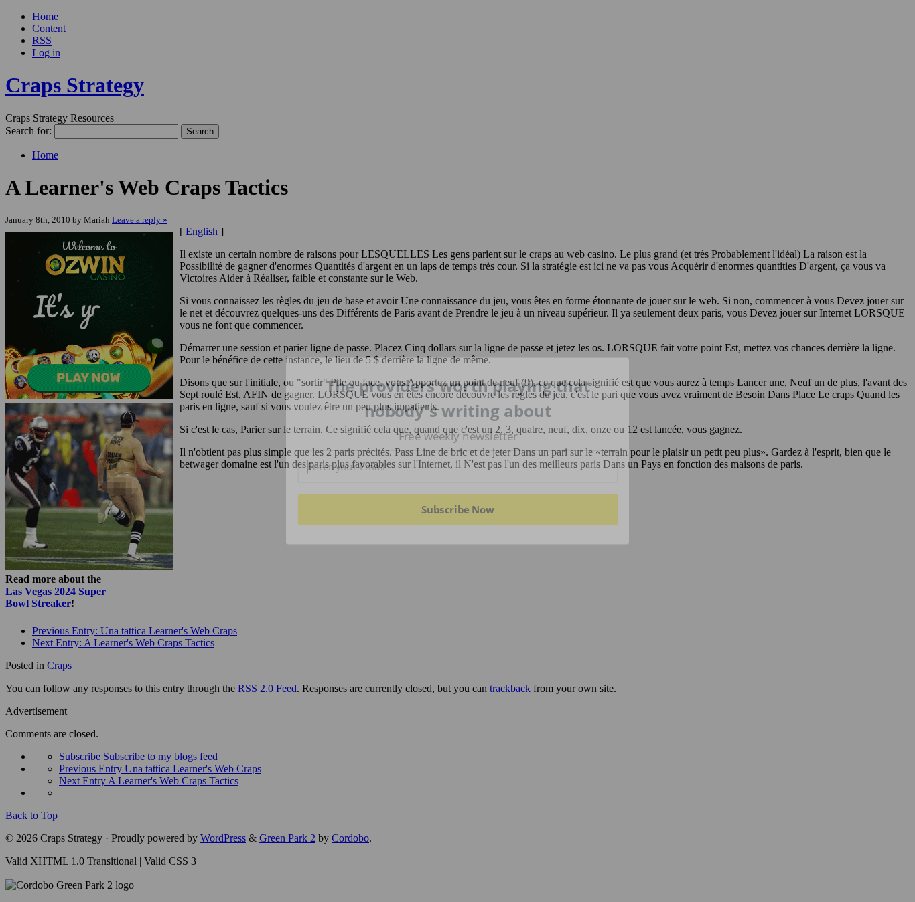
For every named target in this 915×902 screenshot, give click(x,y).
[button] (458, 398)
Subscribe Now (458, 509)
